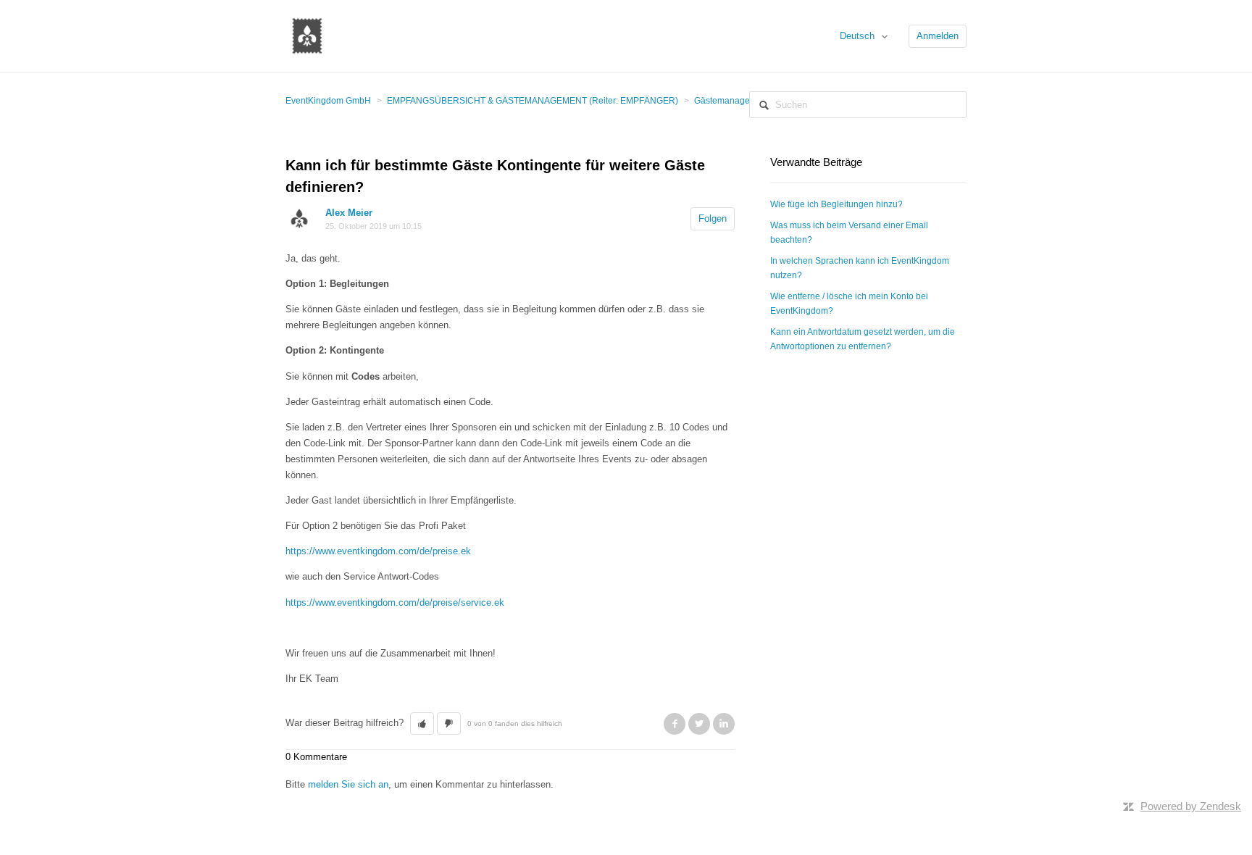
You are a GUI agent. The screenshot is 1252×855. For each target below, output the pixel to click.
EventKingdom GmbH (328, 101)
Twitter (699, 724)
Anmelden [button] (938, 35)
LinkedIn (724, 724)
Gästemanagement (731, 101)
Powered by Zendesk (1190, 806)
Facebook (674, 724)
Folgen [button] (712, 218)
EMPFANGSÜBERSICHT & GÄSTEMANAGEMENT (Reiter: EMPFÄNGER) (532, 101)
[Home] (307, 35)
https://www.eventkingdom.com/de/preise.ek (378, 551)
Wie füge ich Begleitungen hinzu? (836, 204)
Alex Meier (348, 212)
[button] (422, 723)
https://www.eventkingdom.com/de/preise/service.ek (394, 602)
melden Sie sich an (348, 784)
